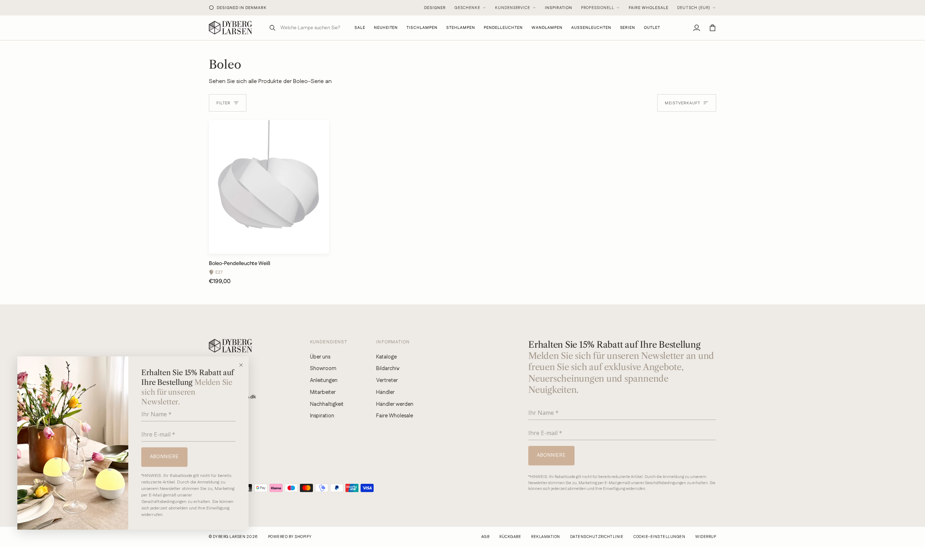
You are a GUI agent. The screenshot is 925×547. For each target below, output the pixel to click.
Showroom (323, 368)
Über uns (320, 357)
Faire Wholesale (648, 8)
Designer (435, 8)
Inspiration (558, 8)
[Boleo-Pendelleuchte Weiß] (269, 187)
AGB (485, 537)
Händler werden (394, 404)
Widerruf (705, 537)
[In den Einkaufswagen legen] (317, 245)
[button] (422, 28)
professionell (597, 8)
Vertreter (387, 380)
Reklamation (545, 537)
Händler (385, 392)
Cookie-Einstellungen (659, 537)
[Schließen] (243, 365)
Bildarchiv (387, 368)
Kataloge (386, 357)
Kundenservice (512, 8)
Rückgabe (510, 537)
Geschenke (467, 8)
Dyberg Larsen (229, 537)
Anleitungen (323, 380)
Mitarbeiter (323, 392)
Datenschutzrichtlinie (596, 537)
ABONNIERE (164, 456)
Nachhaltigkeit (327, 404)
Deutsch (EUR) (693, 8)
